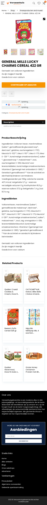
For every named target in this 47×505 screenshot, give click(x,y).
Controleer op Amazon (23, 85)
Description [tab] (9, 122)
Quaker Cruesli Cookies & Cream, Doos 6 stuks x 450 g (11, 293)
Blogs (4, 465)
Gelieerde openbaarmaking (13, 487)
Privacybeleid (7, 481)
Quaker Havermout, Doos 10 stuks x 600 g (11, 371)
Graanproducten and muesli (31, 10)
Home (4, 10)
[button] (44, 19)
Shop (13, 10)
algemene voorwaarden (11, 484)
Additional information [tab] (12, 126)
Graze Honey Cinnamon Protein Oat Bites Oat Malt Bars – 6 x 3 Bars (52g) (33, 372)
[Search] (34, 3)
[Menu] (2, 3)
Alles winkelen (7, 462)
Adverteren (6, 471)
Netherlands (16, 105)
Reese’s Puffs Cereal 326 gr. (10, 329)
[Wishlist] (39, 3)
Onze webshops (8, 468)
